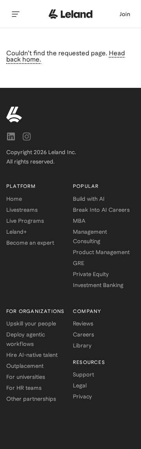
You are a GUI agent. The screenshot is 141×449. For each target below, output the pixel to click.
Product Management (101, 252)
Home (14, 199)
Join (124, 14)
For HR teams (24, 388)
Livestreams (22, 210)
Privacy (82, 396)
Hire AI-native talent (32, 355)
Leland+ (16, 232)
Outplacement (24, 366)
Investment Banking (98, 285)
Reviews (83, 323)
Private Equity (91, 274)
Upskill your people (31, 323)
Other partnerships (31, 399)
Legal (80, 385)
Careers (83, 334)
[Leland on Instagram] (26, 136)
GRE (78, 263)
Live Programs (25, 221)
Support (83, 374)
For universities (25, 377)
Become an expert (30, 243)
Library (82, 345)
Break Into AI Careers (101, 210)
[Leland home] (70, 14)
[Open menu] (15, 14)
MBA (79, 221)
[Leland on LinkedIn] (11, 136)
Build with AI (89, 199)
